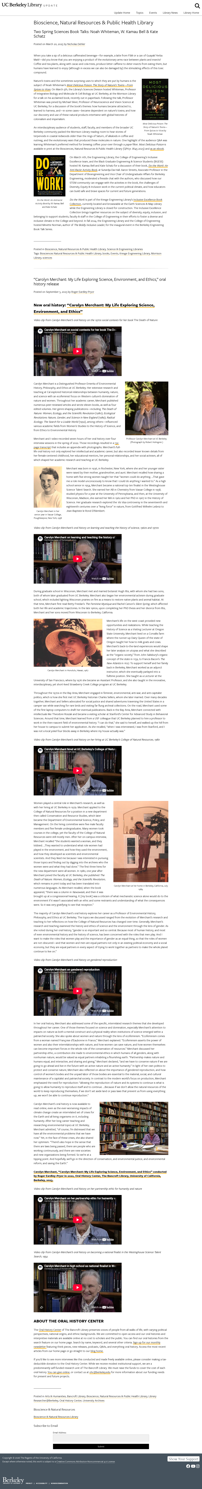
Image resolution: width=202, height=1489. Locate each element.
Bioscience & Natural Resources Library (56, 1417)
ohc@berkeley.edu (99, 1372)
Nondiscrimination (59, 1483)
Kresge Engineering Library (135, 253)
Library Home (191, 13)
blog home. (97, 1351)
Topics (139, 13)
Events (153, 13)
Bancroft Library (76, 1396)
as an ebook (157, 149)
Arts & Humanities (55, 1396)
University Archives (93, 1400)
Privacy (29, 1483)
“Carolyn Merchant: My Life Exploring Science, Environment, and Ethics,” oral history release (100, 281)
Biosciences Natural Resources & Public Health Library (70, 253)
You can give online (59, 1372)
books (106, 253)
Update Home (122, 13)
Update (50, 5)
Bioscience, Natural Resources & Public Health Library (75, 249)
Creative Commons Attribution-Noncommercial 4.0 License (85, 1461)
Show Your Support (183, 1458)
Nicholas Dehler (76, 44)
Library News (170, 13)
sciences (47, 258)
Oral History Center (50, 1330)
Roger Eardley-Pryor (82, 292)
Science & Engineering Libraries (125, 249)
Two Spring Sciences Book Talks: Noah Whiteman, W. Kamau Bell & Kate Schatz (96, 33)
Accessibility (41, 1483)
